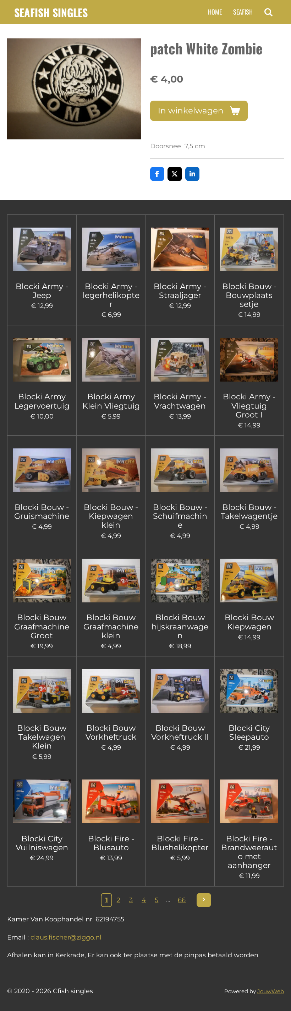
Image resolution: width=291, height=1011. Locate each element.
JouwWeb (270, 991)
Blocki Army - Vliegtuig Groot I (249, 405)
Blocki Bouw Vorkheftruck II (180, 732)
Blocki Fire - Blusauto (111, 843)
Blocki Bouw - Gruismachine (41, 512)
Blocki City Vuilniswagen (42, 843)
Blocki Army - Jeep (42, 291)
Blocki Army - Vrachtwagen (180, 401)
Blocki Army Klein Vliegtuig (111, 401)
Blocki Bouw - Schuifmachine (180, 516)
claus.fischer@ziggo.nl (66, 937)
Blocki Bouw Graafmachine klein (110, 626)
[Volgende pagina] (204, 900)
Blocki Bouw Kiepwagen (249, 622)
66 (182, 900)
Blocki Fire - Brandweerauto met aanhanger (249, 852)
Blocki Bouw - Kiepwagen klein (111, 516)
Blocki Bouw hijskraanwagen (180, 626)
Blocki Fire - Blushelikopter (180, 843)
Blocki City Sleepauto (249, 732)
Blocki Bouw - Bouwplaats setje (249, 295)
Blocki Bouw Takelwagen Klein (41, 737)
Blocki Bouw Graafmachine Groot (41, 626)
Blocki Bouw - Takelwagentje (249, 512)
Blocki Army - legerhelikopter (111, 295)
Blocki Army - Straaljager (180, 291)
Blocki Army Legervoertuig (42, 401)
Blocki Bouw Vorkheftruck (111, 732)
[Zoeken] (268, 12)
